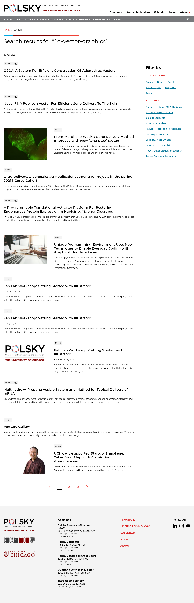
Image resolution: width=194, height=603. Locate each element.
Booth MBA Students (170, 107)
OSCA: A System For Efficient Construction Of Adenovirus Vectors (59, 70)
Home (7, 30)
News (172, 12)
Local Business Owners (77, 19)
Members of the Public (158, 145)
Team (149, 93)
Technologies (153, 87)
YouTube (188, 526)
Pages (149, 82)
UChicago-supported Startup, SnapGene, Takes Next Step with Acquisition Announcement (89, 457)
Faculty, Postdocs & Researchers (33, 19)
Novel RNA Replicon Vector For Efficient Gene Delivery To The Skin (60, 103)
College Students (155, 118)
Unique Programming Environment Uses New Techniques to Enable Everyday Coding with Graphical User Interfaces (93, 248)
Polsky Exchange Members (161, 156)
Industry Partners (101, 19)
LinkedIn (175, 526)
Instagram (181, 526)
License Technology (138, 12)
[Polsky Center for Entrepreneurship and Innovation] (42, 8)
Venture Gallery (17, 427)
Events (171, 82)
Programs (116, 12)
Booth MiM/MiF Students (159, 112)
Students (8, 19)
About (184, 12)
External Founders (156, 123)
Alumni (117, 19)
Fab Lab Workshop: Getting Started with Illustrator (47, 286)
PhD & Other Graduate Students (164, 150)
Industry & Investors (157, 134)
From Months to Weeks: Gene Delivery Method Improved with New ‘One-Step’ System (94, 139)
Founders (57, 19)
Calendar (160, 12)
